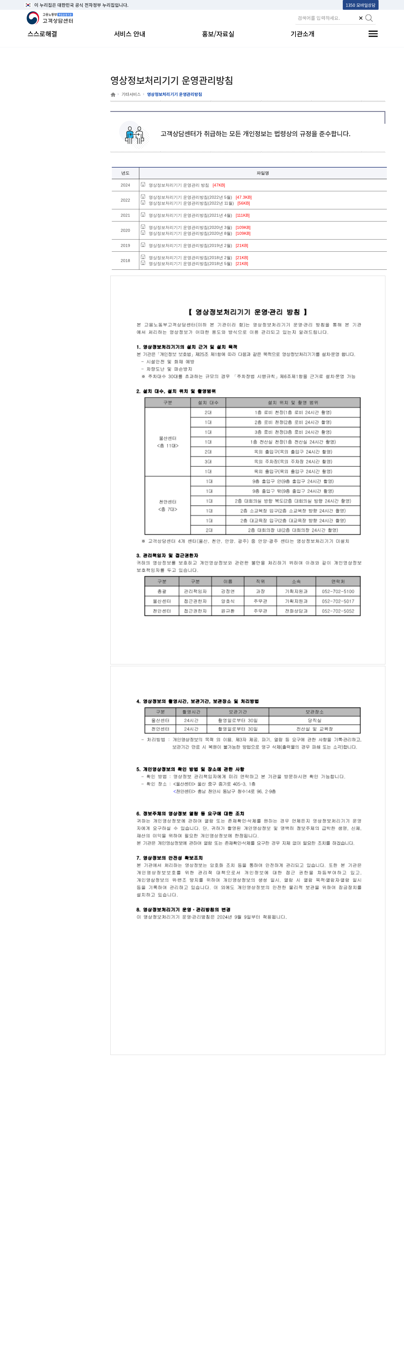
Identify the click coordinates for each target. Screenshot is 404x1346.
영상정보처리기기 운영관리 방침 (179, 185)
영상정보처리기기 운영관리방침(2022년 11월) (191, 203)
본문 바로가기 (40, 5)
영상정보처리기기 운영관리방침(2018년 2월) (190, 257)
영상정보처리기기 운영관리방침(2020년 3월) (190, 227)
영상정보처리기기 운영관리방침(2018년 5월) (190, 263)
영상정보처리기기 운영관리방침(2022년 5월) (190, 197)
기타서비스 (131, 94)
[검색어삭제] (361, 18)
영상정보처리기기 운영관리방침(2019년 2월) (190, 245)
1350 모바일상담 (361, 5)
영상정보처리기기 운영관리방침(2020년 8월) (190, 233)
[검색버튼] (369, 18)
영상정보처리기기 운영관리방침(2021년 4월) (190, 215)
